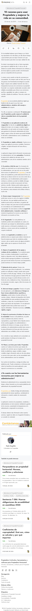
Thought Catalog (15, 43)
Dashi (27, 610)
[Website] (10, 452)
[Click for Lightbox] (16, 424)
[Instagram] (9, 570)
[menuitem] (16, 576)
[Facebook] (2, 570)
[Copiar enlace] (23, 48)
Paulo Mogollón (11, 446)
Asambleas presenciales (22, 496)
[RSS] (16, 570)
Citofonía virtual (5, 602)
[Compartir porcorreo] (18, 48)
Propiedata (21, 172)
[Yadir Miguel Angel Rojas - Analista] (28, 486)
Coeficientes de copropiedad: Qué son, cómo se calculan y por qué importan (15, 533)
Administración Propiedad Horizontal (16, 8)
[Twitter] (6, 570)
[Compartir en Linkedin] (13, 48)
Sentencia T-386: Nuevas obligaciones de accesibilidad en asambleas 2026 (15, 502)
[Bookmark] (28, 48)
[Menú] (26, 2)
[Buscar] (24, 2)
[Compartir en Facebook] (8, 48)
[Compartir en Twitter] (3, 48)
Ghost (22, 610)
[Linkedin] (12, 570)
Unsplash (23, 43)
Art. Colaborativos (6, 600)
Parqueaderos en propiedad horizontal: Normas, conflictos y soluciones (15, 469)
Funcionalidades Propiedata (8, 598)
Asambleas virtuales (8, 496)
